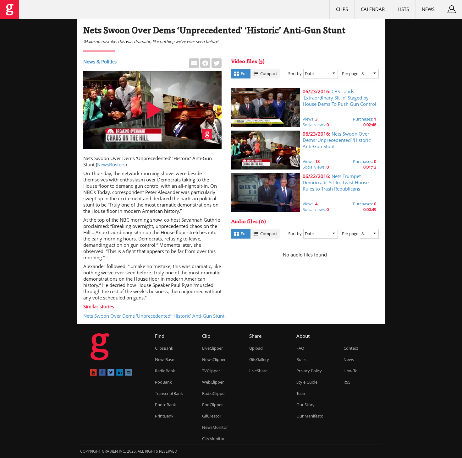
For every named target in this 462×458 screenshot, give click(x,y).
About (303, 336)
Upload (256, 348)
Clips (342, 9)
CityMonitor (213, 438)
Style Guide (306, 382)
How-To (351, 371)
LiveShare (258, 371)
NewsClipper (214, 359)
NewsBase (164, 359)
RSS (347, 382)
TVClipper (211, 371)
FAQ (300, 348)
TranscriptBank (169, 393)
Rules (301, 359)
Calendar (373, 9)
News (428, 9)
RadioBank (165, 371)
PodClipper (212, 404)
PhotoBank (165, 404)
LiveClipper (212, 348)
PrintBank (164, 416)
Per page (350, 73)
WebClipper (213, 382)
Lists (403, 9)
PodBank (163, 382)
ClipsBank (164, 348)
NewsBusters (111, 164)
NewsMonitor (215, 427)
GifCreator (211, 416)
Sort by (295, 73)
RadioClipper (214, 393)
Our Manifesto (309, 416)
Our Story (305, 404)
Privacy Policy (309, 371)
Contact (351, 348)
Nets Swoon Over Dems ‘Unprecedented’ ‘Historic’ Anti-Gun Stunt (153, 316)
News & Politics (100, 61)
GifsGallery (259, 359)
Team (301, 393)
